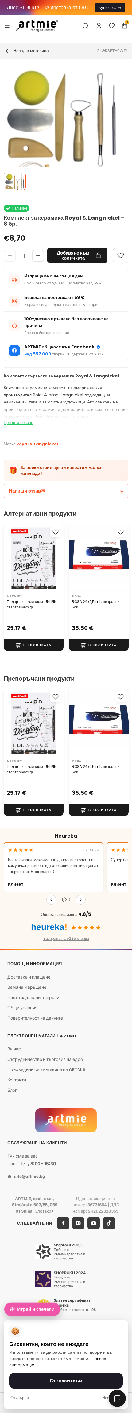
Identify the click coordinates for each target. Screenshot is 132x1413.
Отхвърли (19, 1397)
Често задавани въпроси (33, 997)
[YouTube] (93, 1223)
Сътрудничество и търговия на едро (45, 1059)
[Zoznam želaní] (112, 26)
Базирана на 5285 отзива (66, 938)
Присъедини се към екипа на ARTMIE (46, 1069)
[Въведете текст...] (85, 25)
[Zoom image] (62, 136)
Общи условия (22, 1007)
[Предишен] (51, 900)
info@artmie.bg (29, 1176)
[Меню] (7, 25)
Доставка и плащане (28, 977)
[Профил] (99, 25)
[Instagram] (78, 1223)
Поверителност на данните (35, 1018)
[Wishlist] (120, 255)
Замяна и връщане (26, 987)
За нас (14, 1048)
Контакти (16, 1079)
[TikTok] (109, 1223)
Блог (12, 1090)
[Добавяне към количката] (34, 645)
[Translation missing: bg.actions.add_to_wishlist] (55, 531)
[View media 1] (15, 181)
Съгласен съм (66, 1381)
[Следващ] (81, 900)
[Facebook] (63, 1223)
